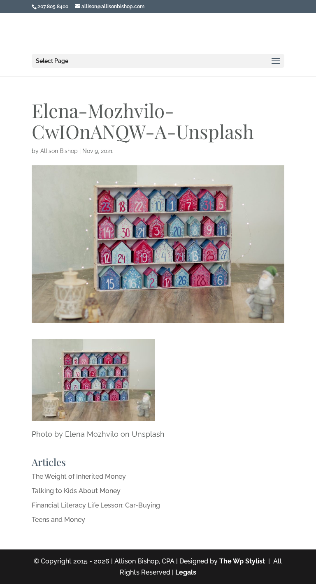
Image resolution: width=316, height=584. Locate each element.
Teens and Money (58, 520)
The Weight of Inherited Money (79, 476)
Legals (185, 572)
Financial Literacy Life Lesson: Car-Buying (96, 505)
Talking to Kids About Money (76, 491)
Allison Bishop (59, 151)
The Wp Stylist (242, 561)
